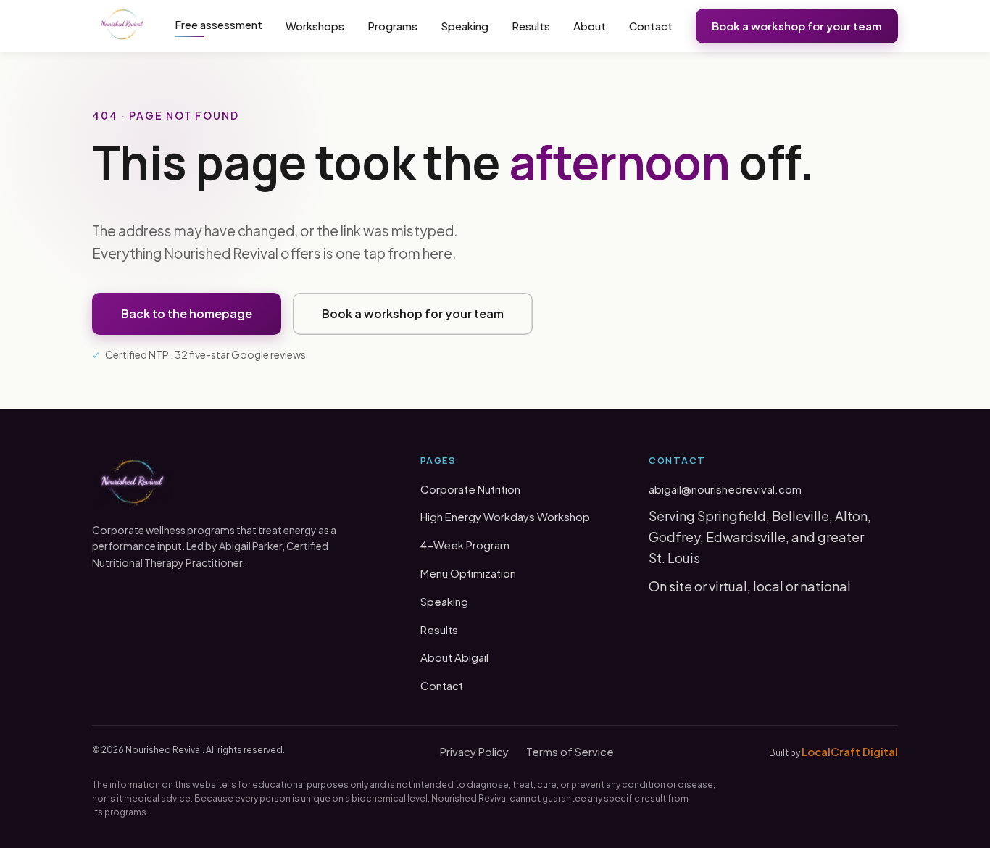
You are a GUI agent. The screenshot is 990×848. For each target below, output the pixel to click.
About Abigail (454, 657)
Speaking (464, 26)
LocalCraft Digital (850, 751)
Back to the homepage (186, 313)
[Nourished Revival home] (122, 26)
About (589, 26)
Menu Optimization (468, 573)
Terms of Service (570, 751)
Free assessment (218, 24)
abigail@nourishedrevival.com (725, 489)
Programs (392, 26)
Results (531, 26)
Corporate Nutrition (470, 489)
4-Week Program (464, 545)
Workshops (315, 26)
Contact (651, 26)
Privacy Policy (474, 751)
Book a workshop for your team (797, 26)
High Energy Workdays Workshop (505, 516)
